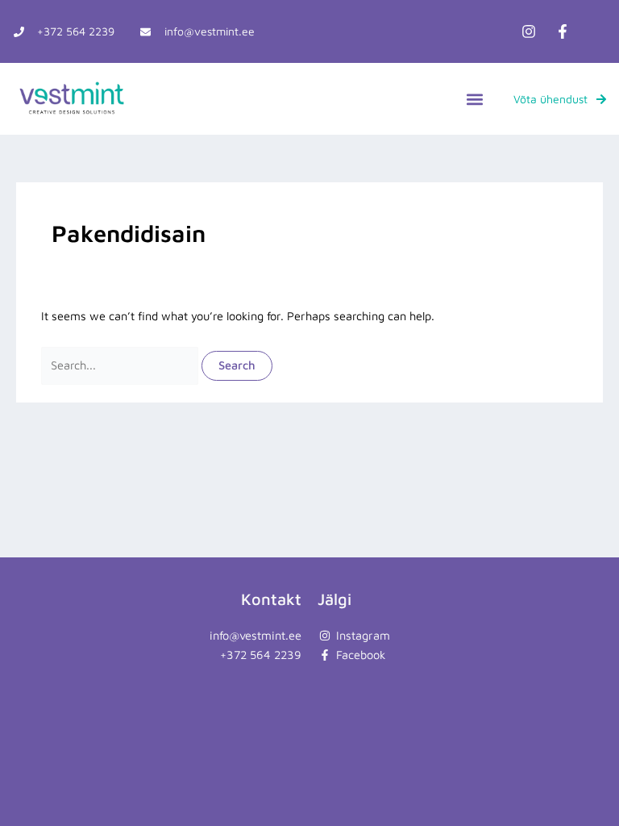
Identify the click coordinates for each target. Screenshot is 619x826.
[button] (474, 99)
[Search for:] (121, 365)
